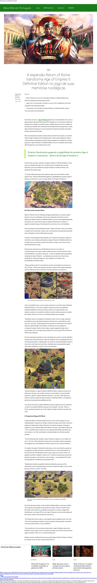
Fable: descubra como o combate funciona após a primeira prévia (61, 566)
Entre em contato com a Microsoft (35, 578)
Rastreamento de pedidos (47, 574)
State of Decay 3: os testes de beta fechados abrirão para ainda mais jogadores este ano (83, 567)
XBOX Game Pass (49, 8)
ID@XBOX (71, 8)
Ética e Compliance (71, 578)
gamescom (33, 560)
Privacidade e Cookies (50, 578)
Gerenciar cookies (61, 578)
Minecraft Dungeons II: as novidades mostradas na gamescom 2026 (40, 566)
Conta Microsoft (14, 574)
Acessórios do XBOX (29, 572)
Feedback (56, 572)
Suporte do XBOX (49, 572)
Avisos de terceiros (92, 578)
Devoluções (37, 574)
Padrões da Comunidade (65, 572)
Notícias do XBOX (40, 572)
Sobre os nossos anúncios (7, 579)
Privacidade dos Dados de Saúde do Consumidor (13, 578)
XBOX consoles (4, 572)
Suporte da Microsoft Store (26, 574)
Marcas (85, 578)
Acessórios (61, 8)
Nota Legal (80, 578)
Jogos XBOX (11, 572)
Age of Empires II (43, 120)
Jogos (38, 8)
